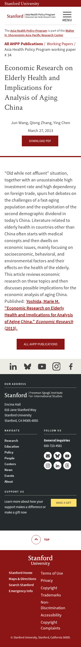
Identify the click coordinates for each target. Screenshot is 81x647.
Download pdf (40, 141)
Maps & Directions (22, 578)
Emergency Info (21, 591)
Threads (67, 465)
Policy (8, 452)
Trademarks (51, 595)
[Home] (31, 15)
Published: (38, 314)
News (8, 470)
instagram (56, 366)
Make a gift (63, 503)
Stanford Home (20, 572)
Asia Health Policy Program (28, 31)
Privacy (47, 580)
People (9, 458)
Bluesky (57, 456)
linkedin (13, 366)
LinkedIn (57, 465)
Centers (10, 464)
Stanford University (21, 3)
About (8, 481)
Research (11, 440)
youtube (42, 366)
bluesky (27, 366)
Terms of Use (52, 573)
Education (11, 446)
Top (47, 540)
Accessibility (51, 615)
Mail (48, 456)
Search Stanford (21, 584)
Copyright (49, 587)
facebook (71, 366)
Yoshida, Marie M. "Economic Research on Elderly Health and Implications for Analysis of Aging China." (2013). (38, 314)
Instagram (48, 465)
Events (9, 475)
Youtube (67, 456)
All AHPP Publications (23, 43)
